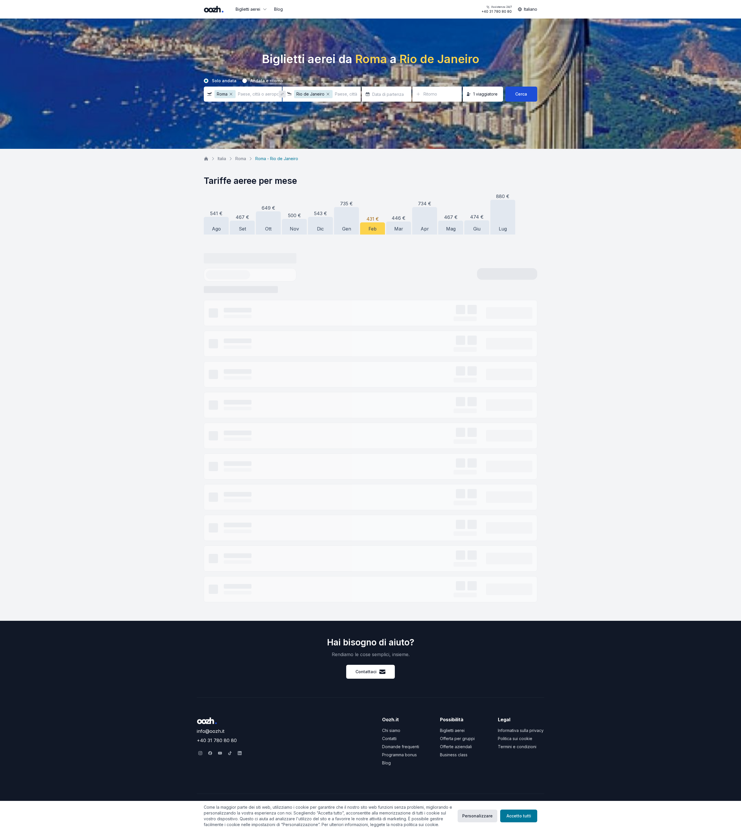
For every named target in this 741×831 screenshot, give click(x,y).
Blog (278, 9)
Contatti (389, 738)
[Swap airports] (282, 94)
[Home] (206, 158)
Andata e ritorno (266, 81)
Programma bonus (399, 754)
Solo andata (224, 81)
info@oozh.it (210, 731)
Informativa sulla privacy (521, 730)
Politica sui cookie (515, 738)
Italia (222, 158)
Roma (240, 158)
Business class (453, 754)
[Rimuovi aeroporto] (231, 94)
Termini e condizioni (517, 746)
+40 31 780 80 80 (496, 9)
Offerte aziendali (456, 746)
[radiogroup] (370, 80)
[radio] (206, 80)
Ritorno (430, 93)
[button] (243, 94)
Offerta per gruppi (457, 738)
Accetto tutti (519, 815)
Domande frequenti (400, 746)
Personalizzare (477, 815)
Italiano (530, 9)
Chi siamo (391, 730)
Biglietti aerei (248, 9)
